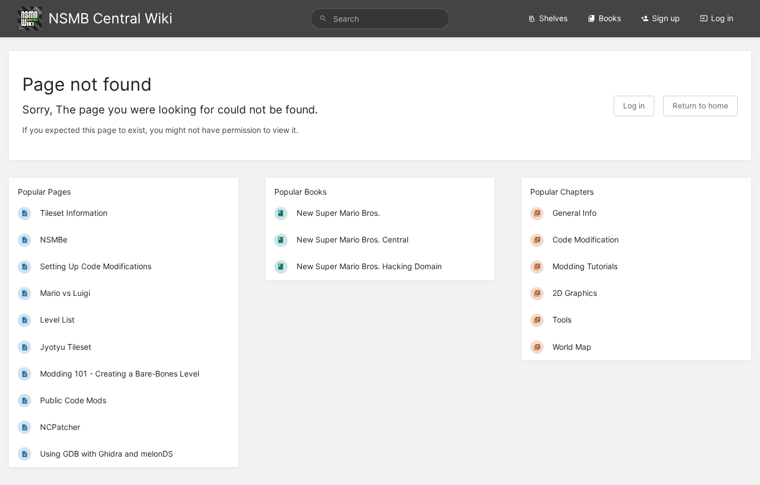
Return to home (700, 105)
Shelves (553, 18)
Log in (722, 18)
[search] (380, 18)
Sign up (666, 18)
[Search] (323, 18)
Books (610, 18)
